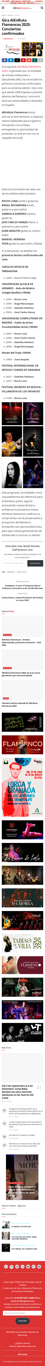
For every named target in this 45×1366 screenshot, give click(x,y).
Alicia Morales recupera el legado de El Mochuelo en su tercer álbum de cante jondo (22, 1191)
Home (4, 15)
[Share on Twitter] (17, 60)
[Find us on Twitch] (34, 1267)
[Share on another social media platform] (40, 60)
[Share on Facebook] (4, 60)
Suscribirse (35, 563)
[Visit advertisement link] (22, 2)
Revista (10, 15)
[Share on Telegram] (11, 60)
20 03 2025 (21, 39)
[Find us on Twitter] (11, 1267)
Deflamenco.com (13, 1362)
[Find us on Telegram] (39, 1267)
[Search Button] (42, 7)
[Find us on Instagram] (22, 1267)
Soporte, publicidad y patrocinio (22, 1346)
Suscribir (22, 1321)
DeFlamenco (8, 39)
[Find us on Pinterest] (17, 1267)
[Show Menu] (3, 7)
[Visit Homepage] (22, 8)
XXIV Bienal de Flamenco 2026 (24, 1249)
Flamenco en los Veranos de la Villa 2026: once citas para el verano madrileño (25, 1144)
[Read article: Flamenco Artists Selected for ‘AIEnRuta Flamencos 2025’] (22, 690)
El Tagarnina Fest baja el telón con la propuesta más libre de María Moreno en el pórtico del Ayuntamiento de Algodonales (26, 1111)
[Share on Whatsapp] (34, 60)
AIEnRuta (11, 572)
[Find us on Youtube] (28, 1267)
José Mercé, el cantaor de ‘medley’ (22, 1135)
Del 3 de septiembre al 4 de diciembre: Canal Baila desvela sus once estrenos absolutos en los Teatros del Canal (17, 1091)
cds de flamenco (16, 1183)
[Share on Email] (29, 60)
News (6, 698)
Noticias (17, 15)
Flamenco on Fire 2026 (21, 1227)
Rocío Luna (21, 572)
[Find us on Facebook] (6, 1267)
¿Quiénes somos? (22, 1343)
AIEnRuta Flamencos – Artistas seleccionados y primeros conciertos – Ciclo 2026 (21, 642)
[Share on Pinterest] (23, 60)
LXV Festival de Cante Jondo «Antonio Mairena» (24, 1238)
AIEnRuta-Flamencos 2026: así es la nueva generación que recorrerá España (21, 674)
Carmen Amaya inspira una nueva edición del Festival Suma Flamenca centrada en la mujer (25, 1124)
